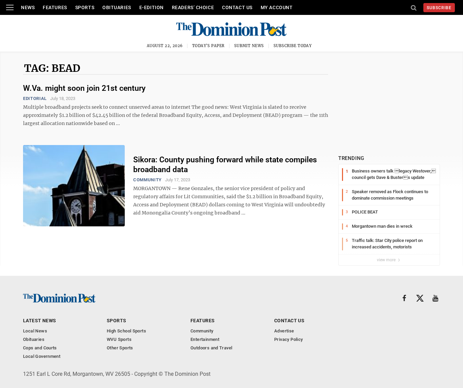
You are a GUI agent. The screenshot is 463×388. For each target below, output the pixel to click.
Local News (35, 330)
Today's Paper (208, 45)
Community (147, 179)
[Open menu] (10, 7)
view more (387, 260)
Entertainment (204, 339)
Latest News (39, 320)
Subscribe (439, 7)
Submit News (249, 45)
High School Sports (126, 330)
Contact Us (237, 7)
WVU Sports (119, 339)
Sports (84, 7)
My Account (277, 7)
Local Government (41, 356)
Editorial (35, 98)
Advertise (284, 330)
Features (55, 7)
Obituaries (116, 7)
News (28, 7)
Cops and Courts (40, 347)
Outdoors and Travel (211, 347)
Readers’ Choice (193, 7)
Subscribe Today (293, 45)
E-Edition (151, 7)
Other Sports (120, 347)
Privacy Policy (288, 339)
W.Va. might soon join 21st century (84, 88)
